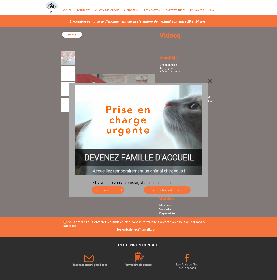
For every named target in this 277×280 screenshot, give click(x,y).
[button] (210, 81)
